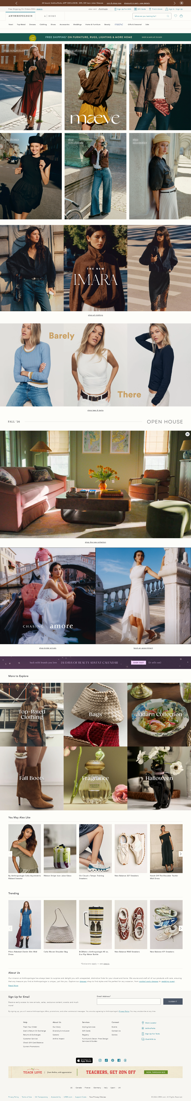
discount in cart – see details (137, 3)
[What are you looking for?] (168, 16)
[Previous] (10, 854)
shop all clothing (95, 315)
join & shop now (114, 3)
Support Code (80, 1097)
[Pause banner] (181, 3)
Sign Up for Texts (152, 1034)
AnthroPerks (150, 1028)
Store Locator (150, 1023)
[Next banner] (175, 3)
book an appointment (143, 648)
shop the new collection (95, 542)
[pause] (187, 434)
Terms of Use (27, 1097)
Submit (173, 1001)
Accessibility (56, 1097)
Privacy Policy (124, 1011)
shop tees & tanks (95, 410)
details (39, 9)
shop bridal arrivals (47, 648)
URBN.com (68, 1097)
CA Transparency (41, 1097)
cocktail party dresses (148, 981)
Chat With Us (150, 1039)
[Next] (180, 854)
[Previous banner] (16, 3)
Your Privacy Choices (97, 1097)
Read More (13, 986)
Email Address (103, 996)
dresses (83, 981)
